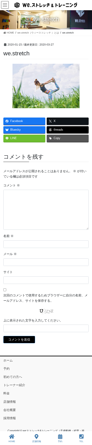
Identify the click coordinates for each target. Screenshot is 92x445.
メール (10, 254)
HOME (11, 441)
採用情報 (9, 418)
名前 (8, 236)
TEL (81, 441)
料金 (6, 393)
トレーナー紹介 (14, 385)
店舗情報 (9, 401)
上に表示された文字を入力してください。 (33, 320)
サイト (8, 272)
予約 (6, 368)
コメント (11, 185)
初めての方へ (12, 377)
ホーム (8, 360)
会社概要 (9, 410)
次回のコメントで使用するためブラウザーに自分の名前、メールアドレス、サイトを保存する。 (45, 297)
